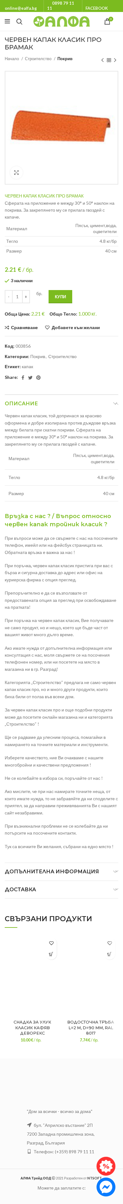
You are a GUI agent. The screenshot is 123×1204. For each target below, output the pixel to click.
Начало (12, 58)
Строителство (38, 58)
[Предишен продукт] (102, 60)
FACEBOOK (96, 8)
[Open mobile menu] (7, 21)
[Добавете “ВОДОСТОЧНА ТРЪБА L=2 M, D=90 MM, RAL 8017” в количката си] (109, 954)
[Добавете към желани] (51, 943)
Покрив (65, 58)
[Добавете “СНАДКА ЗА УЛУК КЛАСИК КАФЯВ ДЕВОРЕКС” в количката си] (51, 954)
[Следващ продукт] (115, 60)
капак (27, 366)
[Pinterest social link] (38, 378)
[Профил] (118, 21)
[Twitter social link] (30, 378)
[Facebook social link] (23, 378)
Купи (60, 296)
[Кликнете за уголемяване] (16, 172)
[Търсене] (19, 21)
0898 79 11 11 (60, 6)
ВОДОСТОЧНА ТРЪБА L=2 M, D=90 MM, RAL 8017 (90, 1028)
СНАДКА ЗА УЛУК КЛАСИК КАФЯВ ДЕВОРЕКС (32, 1028)
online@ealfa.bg (21, 8)
